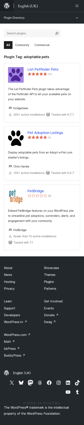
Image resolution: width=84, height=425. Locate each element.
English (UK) (22, 373)
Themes (49, 275)
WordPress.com (17, 335)
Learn (8, 301)
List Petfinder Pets (43, 69)
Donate (51, 315)
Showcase (51, 268)
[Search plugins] (57, 33)
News (8, 275)
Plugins (49, 282)
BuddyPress (14, 355)
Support (9, 308)
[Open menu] (77, 6)
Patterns (50, 288)
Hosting (9, 282)
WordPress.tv (15, 322)
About (8, 268)
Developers (12, 315)
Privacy (9, 288)
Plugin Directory (14, 17)
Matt (9, 342)
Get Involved (53, 301)
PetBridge (36, 191)
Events (49, 308)
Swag (50, 322)
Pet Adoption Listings (45, 133)
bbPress (12, 349)
